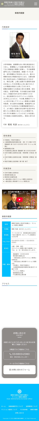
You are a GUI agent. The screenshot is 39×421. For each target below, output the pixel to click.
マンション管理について (9, 410)
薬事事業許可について (16, 406)
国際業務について (32, 406)
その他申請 (24, 410)
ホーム (3, 406)
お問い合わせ (19, 413)
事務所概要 (34, 410)
